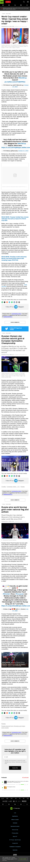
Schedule (15, 823)
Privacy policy (15, 833)
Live (15, 812)
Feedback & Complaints (15, 846)
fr (19, 798)
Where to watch (15, 819)
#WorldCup (22, 78)
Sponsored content (15, 826)
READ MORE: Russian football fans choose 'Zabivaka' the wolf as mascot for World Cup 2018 (14, 218)
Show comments (15, 322)
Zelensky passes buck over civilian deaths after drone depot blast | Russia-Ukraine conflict (16, 9)
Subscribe (15, 768)
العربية (2, 798)
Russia (23, 486)
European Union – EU (13, 486)
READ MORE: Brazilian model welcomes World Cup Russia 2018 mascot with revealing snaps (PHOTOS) (14, 258)
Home (3, 13)
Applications (15, 816)
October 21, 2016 (23, 151)
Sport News (8, 13)
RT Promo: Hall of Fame (15, 839)
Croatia (3, 486)
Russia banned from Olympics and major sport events (13, 727)
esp (7, 798)
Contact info (15, 843)
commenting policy (16, 313)
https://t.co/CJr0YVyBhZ (10, 147)
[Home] (2, 2)
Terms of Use (15, 829)
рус (12, 798)
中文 (28, 798)
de (16, 798)
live (8, 1)
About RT (15, 836)
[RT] (5, 801)
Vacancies (15, 850)
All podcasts (25, 777)
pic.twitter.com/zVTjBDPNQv (15, 82)
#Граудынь (20, 594)
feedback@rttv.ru (8, 316)
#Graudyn (6, 594)
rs (23, 798)
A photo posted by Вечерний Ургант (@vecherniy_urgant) (15, 186)
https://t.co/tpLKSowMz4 (10, 606)
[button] (15, 463)
